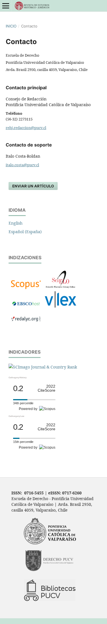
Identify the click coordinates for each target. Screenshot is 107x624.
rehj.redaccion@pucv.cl (26, 127)
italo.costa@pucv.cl (22, 164)
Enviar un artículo (33, 186)
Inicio (11, 26)
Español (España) (25, 231)
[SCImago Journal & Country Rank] (43, 367)
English (16, 223)
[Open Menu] (5, 5)
